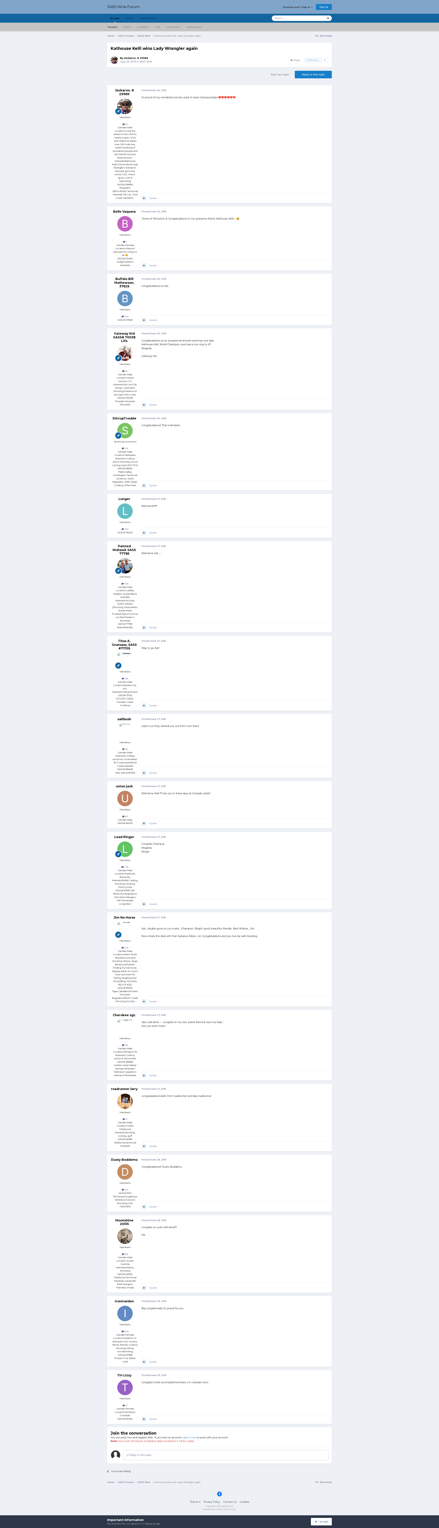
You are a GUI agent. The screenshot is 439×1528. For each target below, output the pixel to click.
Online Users (173, 27)
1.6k (126, 678)
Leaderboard (193, 27)
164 (126, 1045)
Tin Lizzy (124, 1375)
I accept (322, 1521)
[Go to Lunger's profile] (125, 511)
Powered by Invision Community (219, 1509)
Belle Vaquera (124, 212)
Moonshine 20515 (124, 1222)
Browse (115, 18)
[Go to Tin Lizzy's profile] (125, 1387)
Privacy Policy (212, 1501)
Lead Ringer (124, 837)
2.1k (126, 448)
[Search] (328, 18)
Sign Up (323, 6)
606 (126, 1331)
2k (126, 124)
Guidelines (143, 27)
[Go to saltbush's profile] (125, 731)
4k (126, 371)
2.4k (126, 867)
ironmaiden (124, 1301)
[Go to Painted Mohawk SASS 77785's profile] (125, 566)
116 (126, 749)
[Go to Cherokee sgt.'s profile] (125, 1027)
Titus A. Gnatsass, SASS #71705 (124, 644)
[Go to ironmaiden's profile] (125, 1313)
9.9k (126, 583)
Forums (112, 27)
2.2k (126, 947)
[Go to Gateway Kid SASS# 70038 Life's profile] (125, 353)
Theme (194, 1501)
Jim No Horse (124, 917)
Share (296, 60)
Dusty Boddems (124, 1160)
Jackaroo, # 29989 (136, 58)
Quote (153, 198)
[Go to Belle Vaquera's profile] (125, 224)
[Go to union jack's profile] (125, 798)
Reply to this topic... (141, 1455)
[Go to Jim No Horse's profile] (125, 929)
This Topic (315, 18)
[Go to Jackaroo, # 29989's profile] (114, 60)
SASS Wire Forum (123, 6)
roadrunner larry (124, 1089)
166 (126, 1254)
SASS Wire (145, 61)
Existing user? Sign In (297, 7)
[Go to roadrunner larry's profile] (125, 1101)
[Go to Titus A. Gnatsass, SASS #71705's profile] (125, 660)
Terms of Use (152, 1523)
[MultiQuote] (143, 198)
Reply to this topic (313, 74)
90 (126, 816)
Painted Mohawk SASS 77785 (124, 549)
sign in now (189, 1437)
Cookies (244, 1501)
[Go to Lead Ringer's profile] (125, 849)
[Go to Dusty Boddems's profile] (125, 1172)
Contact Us (230, 1501)
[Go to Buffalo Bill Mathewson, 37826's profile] (125, 298)
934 (126, 316)
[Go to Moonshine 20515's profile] (125, 1236)
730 (126, 529)
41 (126, 1405)
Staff (157, 27)
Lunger (124, 499)
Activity (130, 18)
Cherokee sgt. (124, 1015)
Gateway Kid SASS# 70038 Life (124, 337)
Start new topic (280, 74)
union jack (124, 786)
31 (126, 1119)
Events (127, 27)
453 (126, 1189)
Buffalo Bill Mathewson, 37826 (124, 282)
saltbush (124, 719)
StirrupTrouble (124, 418)
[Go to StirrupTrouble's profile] (125, 430)
